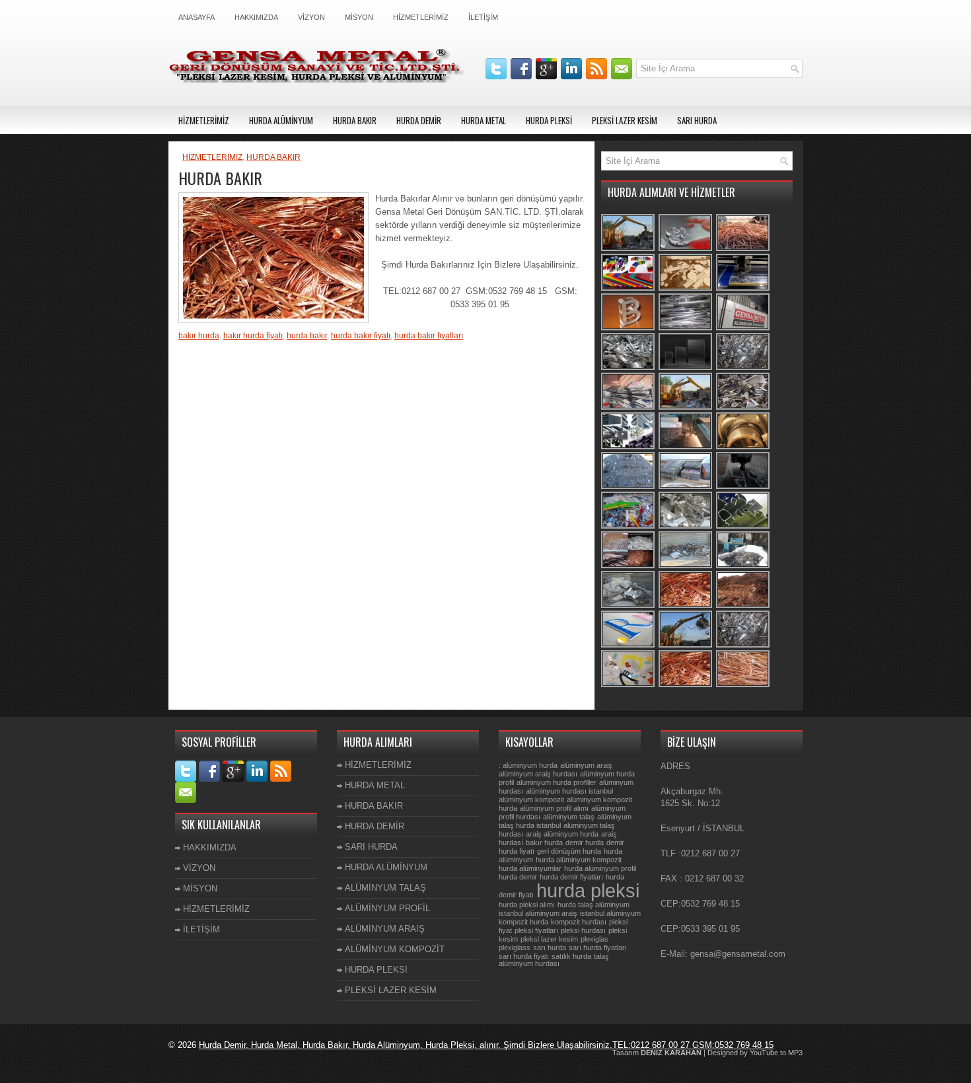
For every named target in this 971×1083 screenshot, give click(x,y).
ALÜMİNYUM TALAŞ (385, 888)
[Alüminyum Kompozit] (686, 329)
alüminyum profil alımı (554, 808)
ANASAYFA (196, 17)
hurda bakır (307, 335)
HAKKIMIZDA (256, 17)
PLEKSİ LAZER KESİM (624, 120)
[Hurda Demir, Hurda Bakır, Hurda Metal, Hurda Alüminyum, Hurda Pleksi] (628, 567)
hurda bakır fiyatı (360, 335)
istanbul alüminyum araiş (538, 913)
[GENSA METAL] (743, 329)
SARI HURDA (697, 120)
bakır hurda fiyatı (253, 335)
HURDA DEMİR (418, 120)
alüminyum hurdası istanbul (569, 791)
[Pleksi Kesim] (686, 249)
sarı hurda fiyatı (524, 956)
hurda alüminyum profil (600, 868)
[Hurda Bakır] (743, 249)
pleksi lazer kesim (549, 939)
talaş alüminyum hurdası (554, 959)
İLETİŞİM (483, 17)
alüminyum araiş (586, 765)
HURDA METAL (483, 120)
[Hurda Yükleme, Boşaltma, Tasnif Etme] (628, 249)
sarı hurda (549, 948)
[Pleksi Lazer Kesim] (743, 289)
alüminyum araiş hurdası (538, 774)
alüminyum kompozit (531, 799)
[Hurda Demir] (743, 408)
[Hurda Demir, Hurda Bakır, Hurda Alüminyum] (628, 606)
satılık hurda (571, 956)
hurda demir (518, 877)
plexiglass (514, 948)
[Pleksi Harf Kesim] (628, 646)
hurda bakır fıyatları (428, 335)
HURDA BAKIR (355, 120)
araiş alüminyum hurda (562, 834)
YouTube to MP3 (776, 1053)
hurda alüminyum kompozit (579, 860)
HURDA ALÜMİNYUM (281, 120)
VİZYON (311, 17)
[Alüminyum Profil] (743, 527)
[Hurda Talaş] (628, 487)
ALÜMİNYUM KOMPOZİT (395, 949)
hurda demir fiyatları (571, 877)
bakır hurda (198, 335)
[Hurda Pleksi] (628, 527)
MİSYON (359, 17)
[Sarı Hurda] (743, 448)
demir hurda (584, 842)
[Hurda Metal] (686, 527)
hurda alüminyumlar (530, 868)
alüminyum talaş (568, 817)
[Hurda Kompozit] (628, 408)
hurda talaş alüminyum (593, 905)
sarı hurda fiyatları (598, 948)
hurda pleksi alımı (527, 905)
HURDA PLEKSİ (549, 120)
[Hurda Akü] (686, 487)
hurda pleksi (587, 890)
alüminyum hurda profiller (556, 782)
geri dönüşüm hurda (569, 851)
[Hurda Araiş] (686, 567)
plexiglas (594, 939)
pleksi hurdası (583, 930)
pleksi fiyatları (536, 930)
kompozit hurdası (578, 922)
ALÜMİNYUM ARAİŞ (385, 929)
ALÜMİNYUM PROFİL (387, 908)
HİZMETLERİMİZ (421, 17)
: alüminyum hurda (528, 765)
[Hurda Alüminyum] (628, 368)
